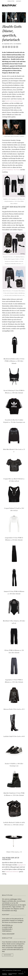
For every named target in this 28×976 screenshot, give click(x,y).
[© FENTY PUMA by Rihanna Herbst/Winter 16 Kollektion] (14, 17)
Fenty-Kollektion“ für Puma (11, 169)
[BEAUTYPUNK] (9, 5)
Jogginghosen (21, 865)
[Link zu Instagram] (25, 972)
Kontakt (18, 1)
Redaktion (18, 43)
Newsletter (11, 1)
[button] (3, 47)
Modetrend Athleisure (12, 871)
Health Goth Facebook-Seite (13, 101)
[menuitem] (11, 1)
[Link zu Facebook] (22, 972)
